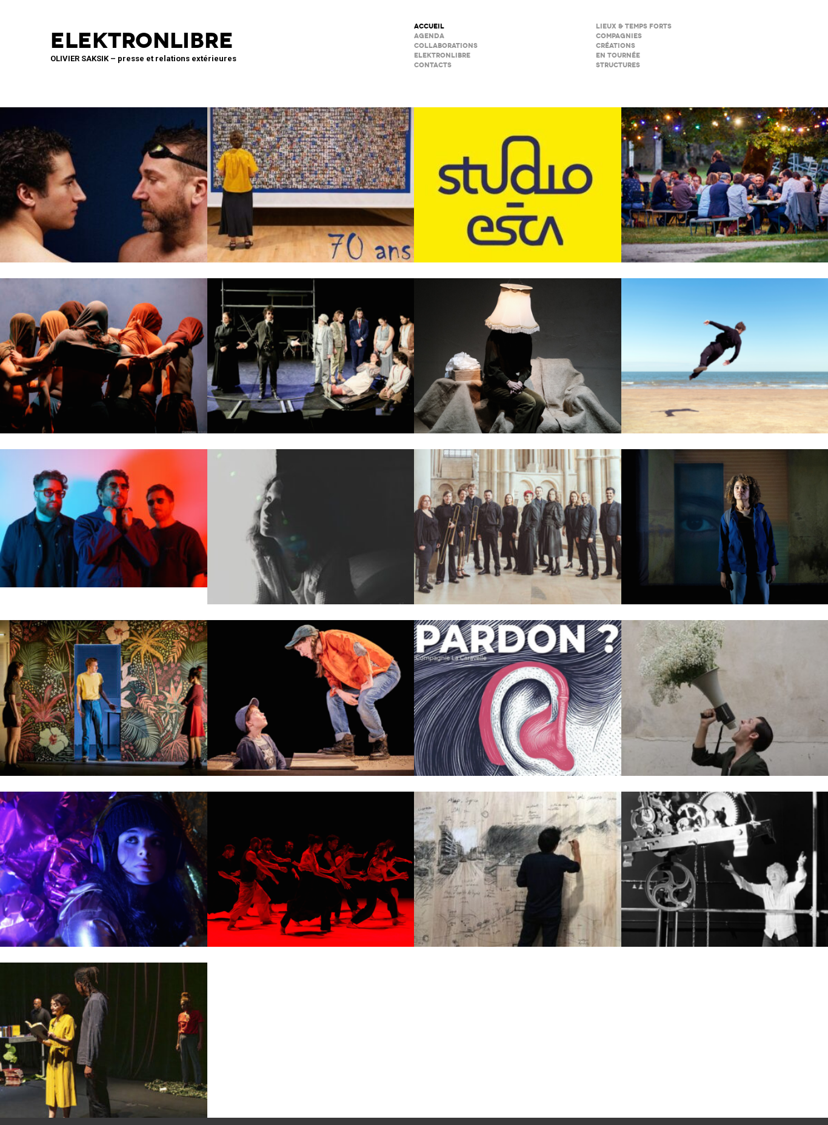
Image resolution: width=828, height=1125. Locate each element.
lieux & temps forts (634, 26)
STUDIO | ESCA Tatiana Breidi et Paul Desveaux (517, 177)
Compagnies (619, 36)
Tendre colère (311, 861)
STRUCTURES (618, 65)
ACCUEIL (429, 26)
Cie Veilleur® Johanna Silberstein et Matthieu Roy (311, 347)
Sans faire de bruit (517, 347)
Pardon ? (517, 689)
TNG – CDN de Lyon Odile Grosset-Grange (103, 689)
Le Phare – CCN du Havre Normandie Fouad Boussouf (103, 347)
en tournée (618, 55)
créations (615, 45)
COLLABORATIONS (446, 45)
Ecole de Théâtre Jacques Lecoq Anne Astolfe (311, 177)
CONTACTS (433, 65)
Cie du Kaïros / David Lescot (311, 689)
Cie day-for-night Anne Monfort (103, 1032)
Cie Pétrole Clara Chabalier (311, 518)
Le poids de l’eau (103, 177)
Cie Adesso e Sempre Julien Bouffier (103, 861)
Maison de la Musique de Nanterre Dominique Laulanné (103, 510)
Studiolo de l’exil (517, 861)
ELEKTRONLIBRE (442, 55)
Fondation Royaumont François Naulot (517, 518)
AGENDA (429, 36)
